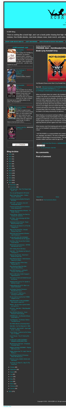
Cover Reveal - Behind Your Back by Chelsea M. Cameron (20, 215)
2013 (10, 391)
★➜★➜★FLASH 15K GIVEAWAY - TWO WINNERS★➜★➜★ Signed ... (20, 238)
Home (57, 197)
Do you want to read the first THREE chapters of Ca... (20, 297)
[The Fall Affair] (11, 61)
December (13, 184)
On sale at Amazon (45, 147)
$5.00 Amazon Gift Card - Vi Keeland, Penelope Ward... (20, 344)
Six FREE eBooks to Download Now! (20, 323)
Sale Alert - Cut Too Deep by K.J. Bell (20, 326)
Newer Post (40, 197)
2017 (10, 175)
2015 (10, 180)
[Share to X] (41, 145)
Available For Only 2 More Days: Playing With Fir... (19, 263)
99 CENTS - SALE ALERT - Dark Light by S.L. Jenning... (20, 329)
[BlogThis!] (39, 145)
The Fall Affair (20, 50)
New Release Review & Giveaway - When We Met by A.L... (19, 355)
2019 (10, 170)
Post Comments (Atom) (50, 200)
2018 (10, 173)
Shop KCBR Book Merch (14, 41)
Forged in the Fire (21, 127)
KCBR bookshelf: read (20, 47)
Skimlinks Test (7, 406)
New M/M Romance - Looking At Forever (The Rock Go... (18, 270)
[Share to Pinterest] (44, 145)
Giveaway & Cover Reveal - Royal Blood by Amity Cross (19, 222)
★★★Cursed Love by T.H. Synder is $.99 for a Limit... (20, 282)
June (11, 376)
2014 (10, 182)
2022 (10, 163)
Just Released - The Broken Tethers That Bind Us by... (19, 320)
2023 (10, 161)
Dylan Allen (19, 108)
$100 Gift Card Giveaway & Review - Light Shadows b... (20, 234)
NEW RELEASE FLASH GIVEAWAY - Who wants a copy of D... (20, 301)
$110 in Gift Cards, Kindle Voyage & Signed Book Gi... (19, 274)
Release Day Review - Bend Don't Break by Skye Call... (19, 255)
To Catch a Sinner (21, 107)
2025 (10, 156)
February (13, 386)
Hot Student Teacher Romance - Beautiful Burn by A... (18, 290)
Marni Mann (19, 88)
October (12, 367)
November (13, 187)
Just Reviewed (31, 41)
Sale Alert (53, 147)
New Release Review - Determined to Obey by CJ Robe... (20, 259)
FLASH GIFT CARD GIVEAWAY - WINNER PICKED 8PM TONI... (19, 340)
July (11, 374)
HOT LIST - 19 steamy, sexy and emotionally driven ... (19, 203)
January (12, 388)
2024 (10, 159)
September (13, 369)
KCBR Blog (11, 32)
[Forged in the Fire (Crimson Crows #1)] (11, 139)
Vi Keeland (19, 51)
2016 (10, 178)
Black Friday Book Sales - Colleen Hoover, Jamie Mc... (19, 196)
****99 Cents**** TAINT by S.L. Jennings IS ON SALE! (18, 293)
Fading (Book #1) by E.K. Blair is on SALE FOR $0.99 (19, 286)
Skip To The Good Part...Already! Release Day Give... (19, 230)
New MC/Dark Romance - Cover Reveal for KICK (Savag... (18, 312)
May (11, 379)
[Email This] (37, 145)
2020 (10, 168)
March (12, 383)
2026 (10, 154)
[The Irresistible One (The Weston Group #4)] (11, 96)
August (12, 372)
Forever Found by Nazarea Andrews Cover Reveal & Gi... (20, 207)
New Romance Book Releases (51, 41)
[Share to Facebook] (42, 145)
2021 (10, 166)
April (11, 381)
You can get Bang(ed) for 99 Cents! (19, 193)
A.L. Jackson (19, 128)
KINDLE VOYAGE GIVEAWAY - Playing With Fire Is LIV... (20, 348)
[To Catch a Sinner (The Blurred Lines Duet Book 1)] (11, 118)
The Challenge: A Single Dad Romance (20, 71)
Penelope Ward (20, 74)
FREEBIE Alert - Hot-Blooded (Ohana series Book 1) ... (20, 316)
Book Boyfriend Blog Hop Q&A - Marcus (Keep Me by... (18, 267)
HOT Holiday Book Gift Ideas (18, 248)
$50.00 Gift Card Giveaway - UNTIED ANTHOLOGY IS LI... (20, 245)
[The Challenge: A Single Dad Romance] (11, 82)
